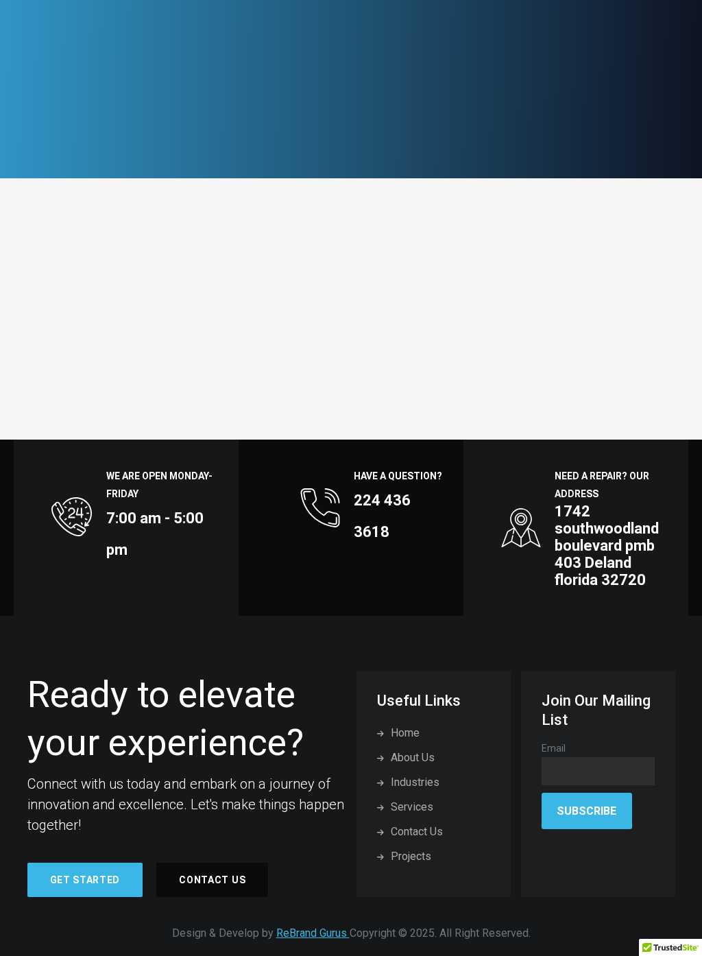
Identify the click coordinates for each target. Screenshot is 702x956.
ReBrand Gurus (313, 933)
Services (412, 806)
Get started (85, 879)
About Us (413, 757)
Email (554, 748)
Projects (411, 856)
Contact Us (212, 879)
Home (405, 732)
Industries (415, 782)
